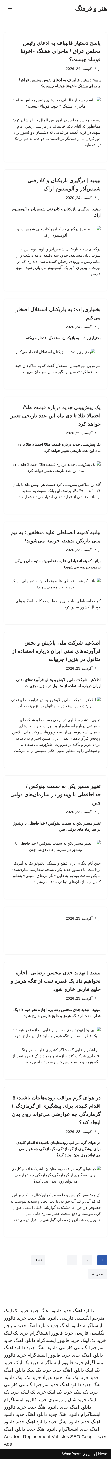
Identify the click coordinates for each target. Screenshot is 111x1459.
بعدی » (97, 1274)
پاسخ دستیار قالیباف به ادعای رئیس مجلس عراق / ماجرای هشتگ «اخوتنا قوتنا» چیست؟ (61, 51)
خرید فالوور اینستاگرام (51, 1333)
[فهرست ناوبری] (10, 8)
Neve (102, 1454)
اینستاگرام (68, 1429)
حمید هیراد (52, 1377)
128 (38, 1260)
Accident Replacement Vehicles (36, 1436)
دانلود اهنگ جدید (78, 1310)
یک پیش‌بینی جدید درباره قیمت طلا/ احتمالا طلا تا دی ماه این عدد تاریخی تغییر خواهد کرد (56, 416)
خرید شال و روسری (67, 1399)
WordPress (71, 1454)
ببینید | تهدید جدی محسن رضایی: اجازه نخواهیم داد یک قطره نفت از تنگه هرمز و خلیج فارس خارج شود (56, 981)
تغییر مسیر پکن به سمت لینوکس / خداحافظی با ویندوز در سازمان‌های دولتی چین (55, 794)
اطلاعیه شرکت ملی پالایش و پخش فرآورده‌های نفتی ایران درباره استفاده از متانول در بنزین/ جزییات (56, 651)
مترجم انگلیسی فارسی (82, 1318)
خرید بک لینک (16, 1310)
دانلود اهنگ (14, 1347)
